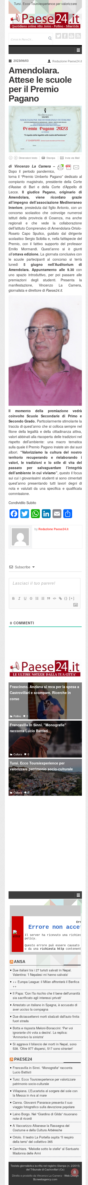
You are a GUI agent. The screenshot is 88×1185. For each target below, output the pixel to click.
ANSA (19, 962)
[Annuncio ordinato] (37, 598)
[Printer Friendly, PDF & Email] (68, 166)
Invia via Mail (72, 158)
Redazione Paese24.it (67, 61)
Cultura (17, 754)
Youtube (71, 36)
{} (66, 598)
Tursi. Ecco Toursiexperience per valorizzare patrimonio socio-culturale (45, 5)
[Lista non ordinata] (42, 598)
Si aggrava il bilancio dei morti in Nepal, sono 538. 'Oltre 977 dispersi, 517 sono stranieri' (45, 1046)
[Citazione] (48, 598)
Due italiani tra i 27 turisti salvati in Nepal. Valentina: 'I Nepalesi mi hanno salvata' (42, 972)
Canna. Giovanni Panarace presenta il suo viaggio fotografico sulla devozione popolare (44, 1104)
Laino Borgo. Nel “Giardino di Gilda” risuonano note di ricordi (45, 1116)
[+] (72, 598)
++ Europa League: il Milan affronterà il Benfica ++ (46, 983)
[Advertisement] (45, 836)
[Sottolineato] (25, 598)
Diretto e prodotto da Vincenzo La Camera (37, 1175)
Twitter (58, 36)
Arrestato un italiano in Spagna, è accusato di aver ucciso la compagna (45, 1007)
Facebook (65, 36)
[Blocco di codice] (54, 598)
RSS (78, 36)
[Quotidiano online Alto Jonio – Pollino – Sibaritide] (45, 20)
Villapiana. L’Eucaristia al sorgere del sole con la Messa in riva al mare (45, 1093)
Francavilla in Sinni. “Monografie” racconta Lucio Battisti (42, 1069)
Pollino (17, 716)
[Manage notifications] (75, 1172)
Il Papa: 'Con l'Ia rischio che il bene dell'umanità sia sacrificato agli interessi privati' (46, 995)
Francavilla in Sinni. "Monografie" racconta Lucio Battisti (38, 727)
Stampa (50, 158)
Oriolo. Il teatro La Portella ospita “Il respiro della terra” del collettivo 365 (43, 1139)
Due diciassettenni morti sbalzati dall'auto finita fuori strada (46, 1018)
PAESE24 (23, 1059)
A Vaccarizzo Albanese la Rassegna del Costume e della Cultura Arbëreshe (41, 1127)
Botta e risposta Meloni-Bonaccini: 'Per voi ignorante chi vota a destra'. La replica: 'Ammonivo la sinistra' (43, 1032)
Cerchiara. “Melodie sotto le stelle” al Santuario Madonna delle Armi (46, 1150)
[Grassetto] (13, 598)
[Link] (60, 598)
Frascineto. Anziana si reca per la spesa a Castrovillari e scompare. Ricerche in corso (44, 692)
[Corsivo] (19, 598)
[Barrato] (31, 598)
